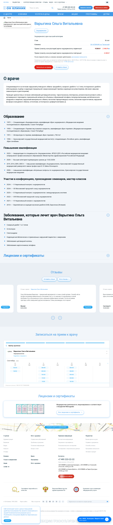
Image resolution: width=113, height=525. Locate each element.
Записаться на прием (43, 67)
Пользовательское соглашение (67, 445)
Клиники (22, 14)
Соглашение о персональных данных (69, 448)
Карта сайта (23, 501)
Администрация (8, 439)
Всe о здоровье (60, 2)
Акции (75, 14)
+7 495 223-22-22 (69, 7)
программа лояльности (79, 57)
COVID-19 (6, 466)
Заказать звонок (85, 7)
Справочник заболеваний (38, 439)
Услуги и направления (10, 459)
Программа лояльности (92, 448)
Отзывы (45, 2)
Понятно (7, 520)
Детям (106, 14)
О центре (8, 14)
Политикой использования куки (18, 513)
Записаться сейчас (101, 7)
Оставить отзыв (61, 67)
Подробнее (5, 307)
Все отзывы (63, 279)
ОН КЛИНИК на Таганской (99, 44)
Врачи (60, 14)
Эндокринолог (41, 30)
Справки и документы (92, 442)
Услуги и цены (42, 14)
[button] (53, 318)
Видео (5, 445)
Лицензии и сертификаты (65, 442)
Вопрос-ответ (35, 448)
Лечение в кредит (91, 451)
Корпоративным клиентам (32, 2)
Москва (6, 2)
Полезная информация (37, 445)
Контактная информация (65, 439)
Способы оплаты (90, 445)
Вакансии (6, 442)
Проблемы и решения (37, 442)
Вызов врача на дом (91, 439)
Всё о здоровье (35, 463)
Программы (91, 14)
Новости (6, 448)
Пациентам (16, 2)
